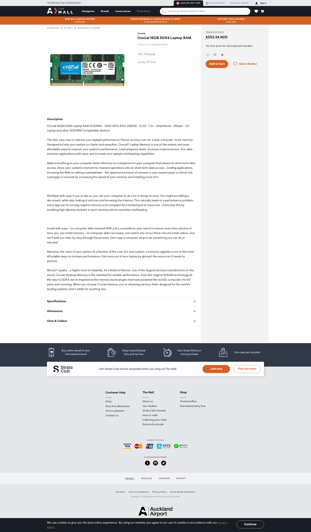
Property (181, 478)
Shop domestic (217, 3)
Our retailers (150, 406)
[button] (256, 11)
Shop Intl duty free (190, 3)
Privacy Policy (159, 492)
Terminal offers (188, 401)
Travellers (146, 478)
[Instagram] (155, 463)
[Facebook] (147, 463)
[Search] (164, 11)
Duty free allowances (117, 406)
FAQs (108, 401)
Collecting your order (155, 420)
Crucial (151, 54)
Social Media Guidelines (182, 492)
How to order (150, 415)
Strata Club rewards (154, 410)
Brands (105, 11)
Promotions (143, 11)
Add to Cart (217, 64)
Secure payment (114, 410)
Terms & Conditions (138, 492)
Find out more (247, 368)
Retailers (120, 492)
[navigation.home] (60, 11)
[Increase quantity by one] (222, 55)
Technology (53, 28)
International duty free (193, 406)
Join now (216, 368)
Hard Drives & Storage (88, 28)
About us (148, 401)
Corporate (164, 478)
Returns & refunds (153, 424)
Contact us (111, 415)
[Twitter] (163, 463)
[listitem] (72, 352)
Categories (88, 11)
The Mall (129, 478)
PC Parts (68, 28)
